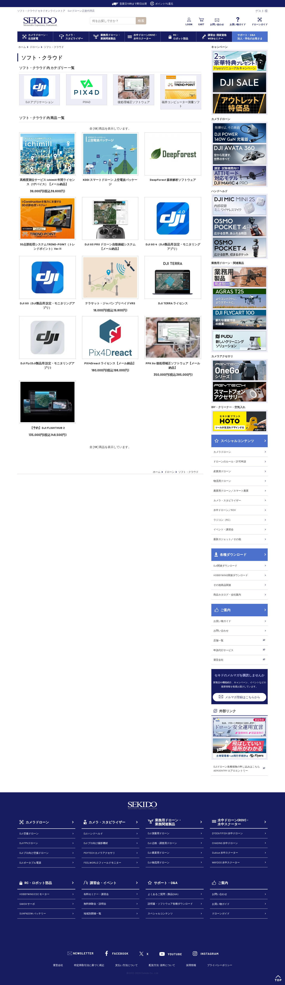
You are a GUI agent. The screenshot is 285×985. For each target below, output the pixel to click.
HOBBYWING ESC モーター (34, 894)
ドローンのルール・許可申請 (229, 461)
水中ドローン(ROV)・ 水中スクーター (233, 822)
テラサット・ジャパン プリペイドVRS (110, 303)
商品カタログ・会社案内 (227, 594)
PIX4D (86, 102)
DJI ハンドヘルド (93, 833)
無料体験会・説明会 (95, 903)
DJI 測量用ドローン (158, 833)
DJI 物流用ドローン (158, 862)
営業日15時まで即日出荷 (133, 3)
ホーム (22, 46)
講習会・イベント (103, 883)
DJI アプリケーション (40, 102)
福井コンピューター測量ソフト (181, 104)
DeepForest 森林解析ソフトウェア (173, 179)
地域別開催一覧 (92, 913)
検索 (141, 20)
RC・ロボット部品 (38, 883)
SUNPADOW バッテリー (32, 913)
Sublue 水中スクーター (225, 852)
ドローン (35, 46)
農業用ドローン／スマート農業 (230, 490)
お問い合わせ (220, 630)
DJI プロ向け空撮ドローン (34, 852)
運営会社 (218, 659)
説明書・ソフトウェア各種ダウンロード (170, 903)
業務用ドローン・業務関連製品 (168, 822)
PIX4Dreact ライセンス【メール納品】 (110, 363)
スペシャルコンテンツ (160, 913)
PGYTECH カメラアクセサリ (99, 852)
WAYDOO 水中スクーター (226, 862)
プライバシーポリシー (219, 965)
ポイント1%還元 (164, 3)
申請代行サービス (223, 650)
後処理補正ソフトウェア (134, 102)
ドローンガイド (221, 913)
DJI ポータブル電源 (30, 862)
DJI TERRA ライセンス (173, 303)
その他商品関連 (222, 584)
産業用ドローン (222, 471)
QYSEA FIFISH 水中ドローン (227, 833)
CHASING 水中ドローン (225, 842)
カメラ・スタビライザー (227, 500)
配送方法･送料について (162, 965)
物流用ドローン (222, 480)
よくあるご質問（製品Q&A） (164, 894)
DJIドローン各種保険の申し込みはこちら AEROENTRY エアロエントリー (236, 768)
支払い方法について (126, 965)
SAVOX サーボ (27, 903)
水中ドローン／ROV (224, 509)
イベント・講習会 (223, 529)
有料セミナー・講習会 (96, 894)
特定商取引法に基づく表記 (89, 965)
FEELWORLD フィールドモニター (102, 862)
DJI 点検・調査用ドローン (162, 842)
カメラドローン (222, 451)
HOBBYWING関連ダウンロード (230, 575)
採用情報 (191, 965)
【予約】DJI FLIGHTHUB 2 (47, 427)
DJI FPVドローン (28, 842)
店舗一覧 (218, 640)
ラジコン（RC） (222, 519)
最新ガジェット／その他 (227, 539)
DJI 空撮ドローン (29, 833)
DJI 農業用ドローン (158, 852)
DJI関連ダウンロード (225, 565)
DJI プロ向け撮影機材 (96, 842)
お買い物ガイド (222, 620)
